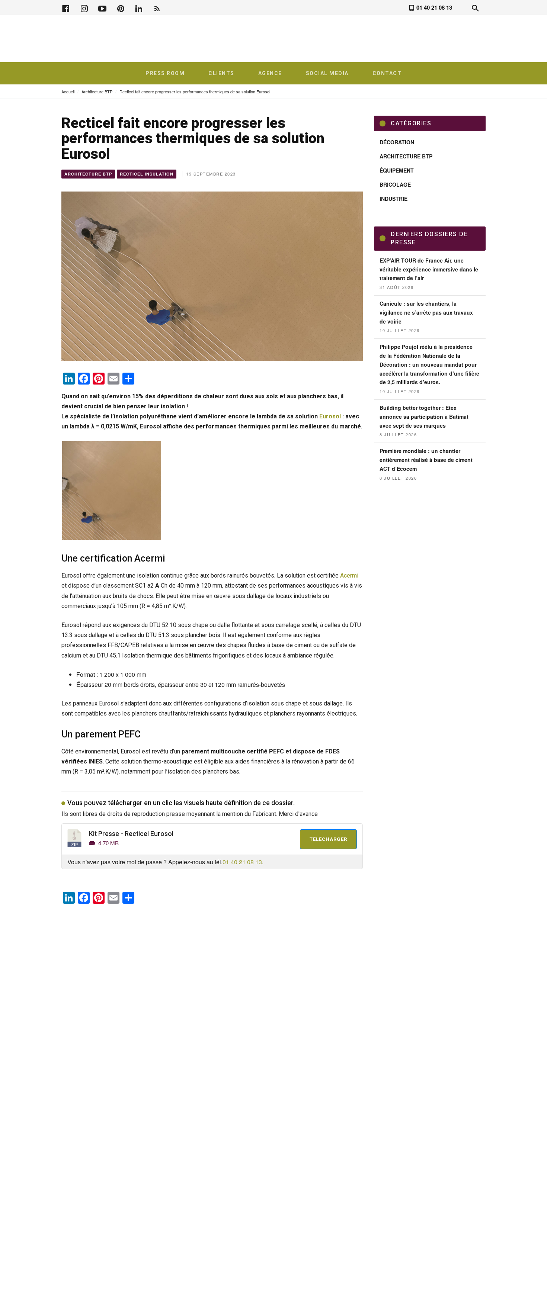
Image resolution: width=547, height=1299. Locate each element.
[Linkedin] (138, 7)
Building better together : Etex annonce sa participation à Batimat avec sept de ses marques (424, 416)
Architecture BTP (96, 91)
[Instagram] (84, 7)
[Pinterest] (120, 7)
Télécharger (328, 839)
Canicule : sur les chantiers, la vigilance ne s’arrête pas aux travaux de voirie (426, 312)
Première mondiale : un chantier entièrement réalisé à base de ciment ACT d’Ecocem (426, 459)
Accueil (67, 91)
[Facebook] (65, 7)
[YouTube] (102, 7)
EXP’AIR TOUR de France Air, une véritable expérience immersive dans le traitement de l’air (429, 269)
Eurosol (330, 416)
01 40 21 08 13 (242, 862)
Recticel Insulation (146, 174)
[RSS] (157, 7)
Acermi (349, 575)
